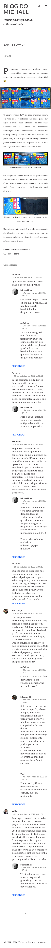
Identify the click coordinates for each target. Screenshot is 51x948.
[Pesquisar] (39, 5)
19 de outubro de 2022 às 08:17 (28, 567)
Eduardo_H (17, 610)
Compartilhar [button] (11, 254)
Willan (15, 811)
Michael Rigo (26, 290)
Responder (18, 366)
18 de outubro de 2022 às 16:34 (28, 444)
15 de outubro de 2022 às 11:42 (28, 277)
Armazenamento (20, 249)
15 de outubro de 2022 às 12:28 (28, 376)
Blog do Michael (16, 9)
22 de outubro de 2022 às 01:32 (28, 814)
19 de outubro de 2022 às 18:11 (28, 613)
